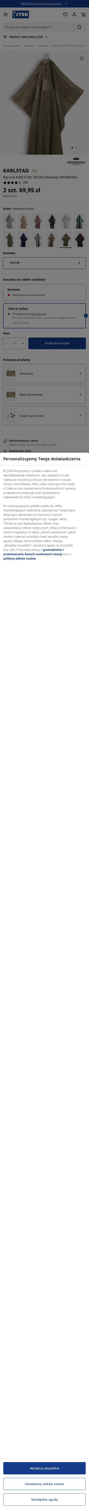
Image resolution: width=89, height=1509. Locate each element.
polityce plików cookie (19, 558)
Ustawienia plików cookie (44, 1484)
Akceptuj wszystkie (44, 1468)
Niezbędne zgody (44, 1499)
